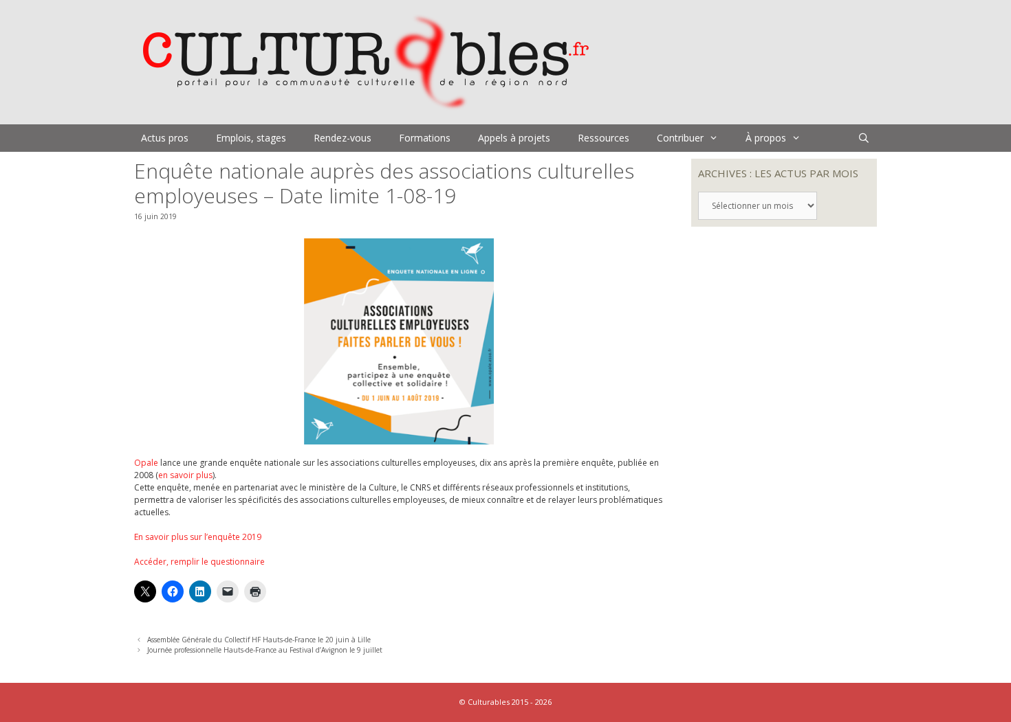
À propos (766, 137)
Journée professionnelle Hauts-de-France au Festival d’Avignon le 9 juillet (264, 650)
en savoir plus (185, 475)
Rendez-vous (342, 137)
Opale (146, 463)
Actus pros (164, 137)
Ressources (603, 137)
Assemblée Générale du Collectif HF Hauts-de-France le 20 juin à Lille (259, 639)
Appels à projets (514, 137)
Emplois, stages (251, 137)
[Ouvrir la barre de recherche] (864, 138)
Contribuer (680, 137)
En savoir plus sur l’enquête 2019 (197, 537)
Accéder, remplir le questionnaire (199, 561)
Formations (424, 137)
